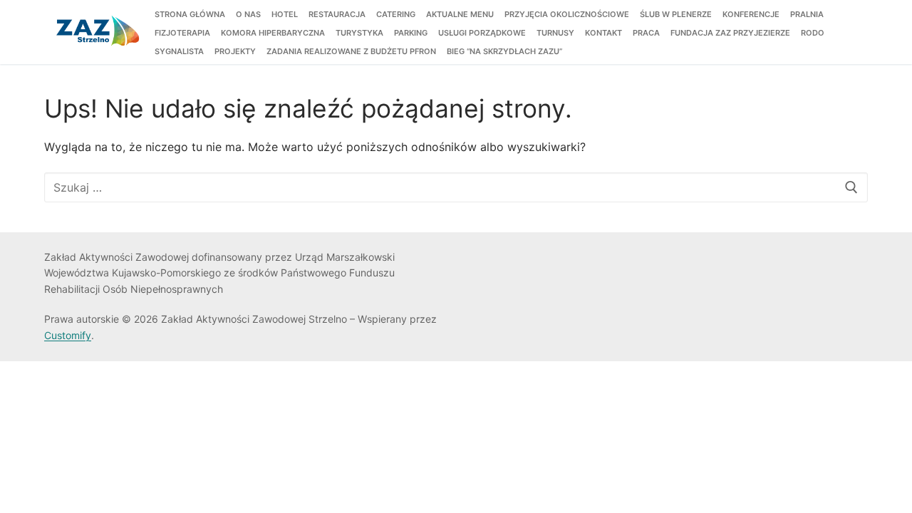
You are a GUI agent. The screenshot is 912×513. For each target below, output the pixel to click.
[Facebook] (478, 260)
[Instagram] (543, 260)
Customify (67, 335)
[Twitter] (500, 260)
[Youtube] (521, 260)
